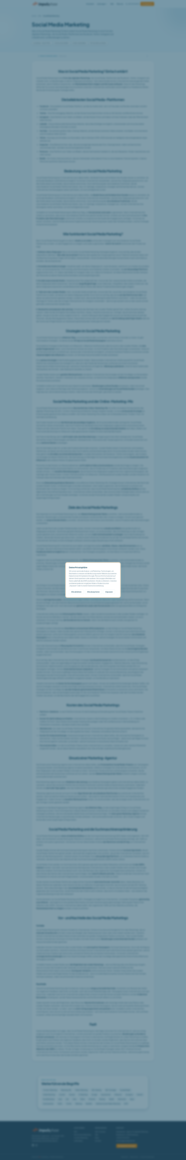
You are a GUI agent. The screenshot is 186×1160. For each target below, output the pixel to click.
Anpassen (109, 592)
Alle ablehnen (76, 592)
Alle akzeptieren (93, 592)
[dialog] (93, 580)
